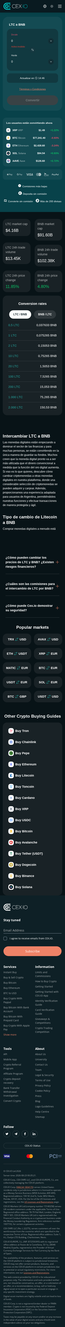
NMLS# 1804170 (25, 1187)
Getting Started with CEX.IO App (47, 993)
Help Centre (42, 1111)
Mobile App (10, 1059)
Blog (37, 1101)
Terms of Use (42, 1080)
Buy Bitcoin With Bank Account (16, 1009)
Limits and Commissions (43, 974)
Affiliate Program (13, 1073)
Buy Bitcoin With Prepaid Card (13, 1018)
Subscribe (32, 951)
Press (38, 1096)
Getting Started (44, 986)
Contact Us (41, 1064)
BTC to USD (9, 993)
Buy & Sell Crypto (13, 977)
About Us (40, 1054)
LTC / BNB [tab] (20, 314)
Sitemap (40, 1117)
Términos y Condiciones (32, 89)
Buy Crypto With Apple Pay (16, 1027)
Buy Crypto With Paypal (12, 1000)
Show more (9, 1034)
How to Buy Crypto (46, 981)
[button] (32, 562)
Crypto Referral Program (12, 1066)
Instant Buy (10, 972)
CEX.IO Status (32, 1145)
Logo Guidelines (44, 1106)
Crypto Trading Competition (44, 1029)
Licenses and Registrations (36, 1272)
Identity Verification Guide (46, 1002)
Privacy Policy (43, 1085)
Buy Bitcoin (9, 982)
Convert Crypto (12, 1100)
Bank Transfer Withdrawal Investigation (11, 1091)
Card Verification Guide (44, 1011)
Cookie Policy (42, 1090)
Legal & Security (44, 1075)
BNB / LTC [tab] (45, 314)
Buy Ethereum (11, 988)
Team (38, 1069)
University (41, 1059)
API (5, 1054)
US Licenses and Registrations (38, 1201)
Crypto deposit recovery (11, 1080)
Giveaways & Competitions (43, 1020)
